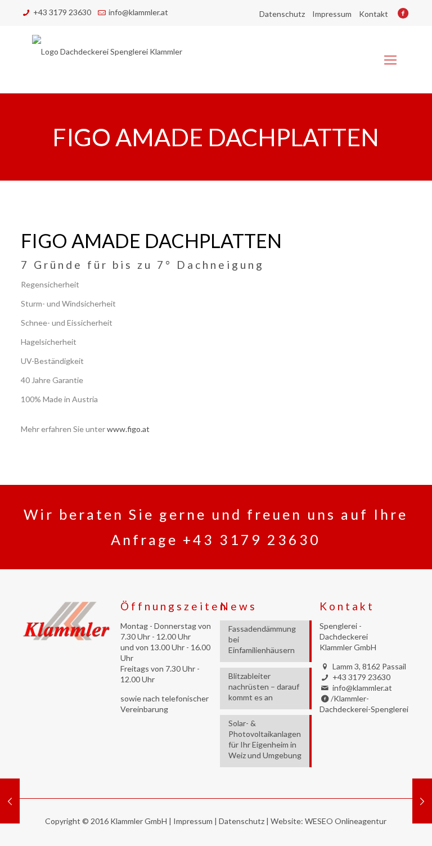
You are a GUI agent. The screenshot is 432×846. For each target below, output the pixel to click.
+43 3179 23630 (62, 12)
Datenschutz (282, 14)
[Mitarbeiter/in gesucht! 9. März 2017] (10, 801)
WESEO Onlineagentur (345, 821)
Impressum (332, 14)
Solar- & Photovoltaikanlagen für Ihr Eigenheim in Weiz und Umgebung (265, 739)
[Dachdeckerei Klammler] (107, 59)
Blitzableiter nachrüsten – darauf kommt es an (263, 686)
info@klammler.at (138, 12)
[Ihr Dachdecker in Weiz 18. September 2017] (422, 801)
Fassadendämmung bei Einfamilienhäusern (262, 639)
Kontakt (373, 14)
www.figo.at (128, 429)
